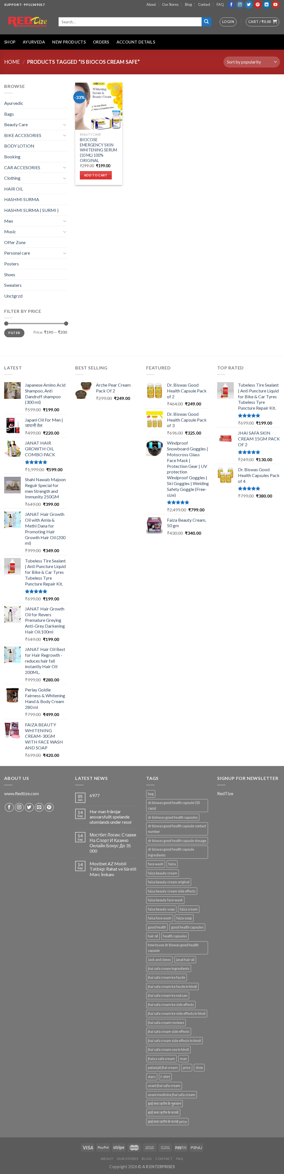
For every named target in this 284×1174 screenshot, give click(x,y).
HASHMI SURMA (21, 199)
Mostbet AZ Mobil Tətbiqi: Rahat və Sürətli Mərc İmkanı (113, 869)
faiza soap (184, 918)
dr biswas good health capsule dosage (177, 840)
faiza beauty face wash (165, 900)
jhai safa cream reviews (166, 1022)
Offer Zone (15, 242)
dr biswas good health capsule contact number (177, 829)
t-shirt (165, 1076)
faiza (172, 864)
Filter (14, 333)
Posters (11, 263)
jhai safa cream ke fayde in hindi (172, 986)
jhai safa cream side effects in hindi (174, 1040)
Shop (10, 42)
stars (152, 1076)
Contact (204, 4)
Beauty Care (16, 124)
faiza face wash (159, 918)
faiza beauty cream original (168, 882)
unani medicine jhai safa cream (171, 1094)
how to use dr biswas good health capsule (173, 948)
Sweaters (13, 285)
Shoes (9, 274)
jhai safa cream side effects (168, 1031)
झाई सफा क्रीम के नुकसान (164, 1103)
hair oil (153, 936)
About (151, 4)
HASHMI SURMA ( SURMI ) (31, 210)
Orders (101, 42)
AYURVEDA (34, 42)
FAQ (220, 4)
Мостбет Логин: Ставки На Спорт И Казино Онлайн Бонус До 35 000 (113, 842)
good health (157, 927)
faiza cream (189, 909)
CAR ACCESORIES (22, 167)
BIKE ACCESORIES (22, 135)
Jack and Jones (159, 959)
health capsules (175, 936)
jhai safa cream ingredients (168, 968)
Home (12, 62)
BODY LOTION (19, 145)
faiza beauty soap (161, 909)
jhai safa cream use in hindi (168, 1049)
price (187, 1067)
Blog (188, 4)
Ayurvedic (13, 103)
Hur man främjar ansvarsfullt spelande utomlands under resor (111, 817)
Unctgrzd (13, 295)
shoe (199, 1067)
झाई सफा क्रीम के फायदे (163, 1112)
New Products (68, 42)
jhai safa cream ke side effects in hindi (177, 1013)
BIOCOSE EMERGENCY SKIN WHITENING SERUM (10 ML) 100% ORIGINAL (98, 150)
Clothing (12, 178)
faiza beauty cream (162, 873)
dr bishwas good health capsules (173, 817)
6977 (95, 795)
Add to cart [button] (96, 175)
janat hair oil (185, 959)
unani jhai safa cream (164, 1085)
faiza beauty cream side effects (172, 891)
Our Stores (170, 4)
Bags (9, 113)
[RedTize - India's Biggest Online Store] (27, 22)
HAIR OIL (13, 188)
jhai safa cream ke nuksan (167, 995)
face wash (155, 864)
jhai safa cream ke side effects (171, 1004)
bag (151, 794)
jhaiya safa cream (161, 1058)
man (183, 1058)
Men (8, 221)
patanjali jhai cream (163, 1067)
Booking (12, 156)
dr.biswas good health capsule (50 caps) (174, 805)
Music (10, 231)
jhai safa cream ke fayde (166, 977)
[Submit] (206, 22)
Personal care (17, 252)
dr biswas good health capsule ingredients (171, 852)
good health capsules (187, 927)
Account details (135, 42)
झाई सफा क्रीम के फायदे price (167, 1121)
